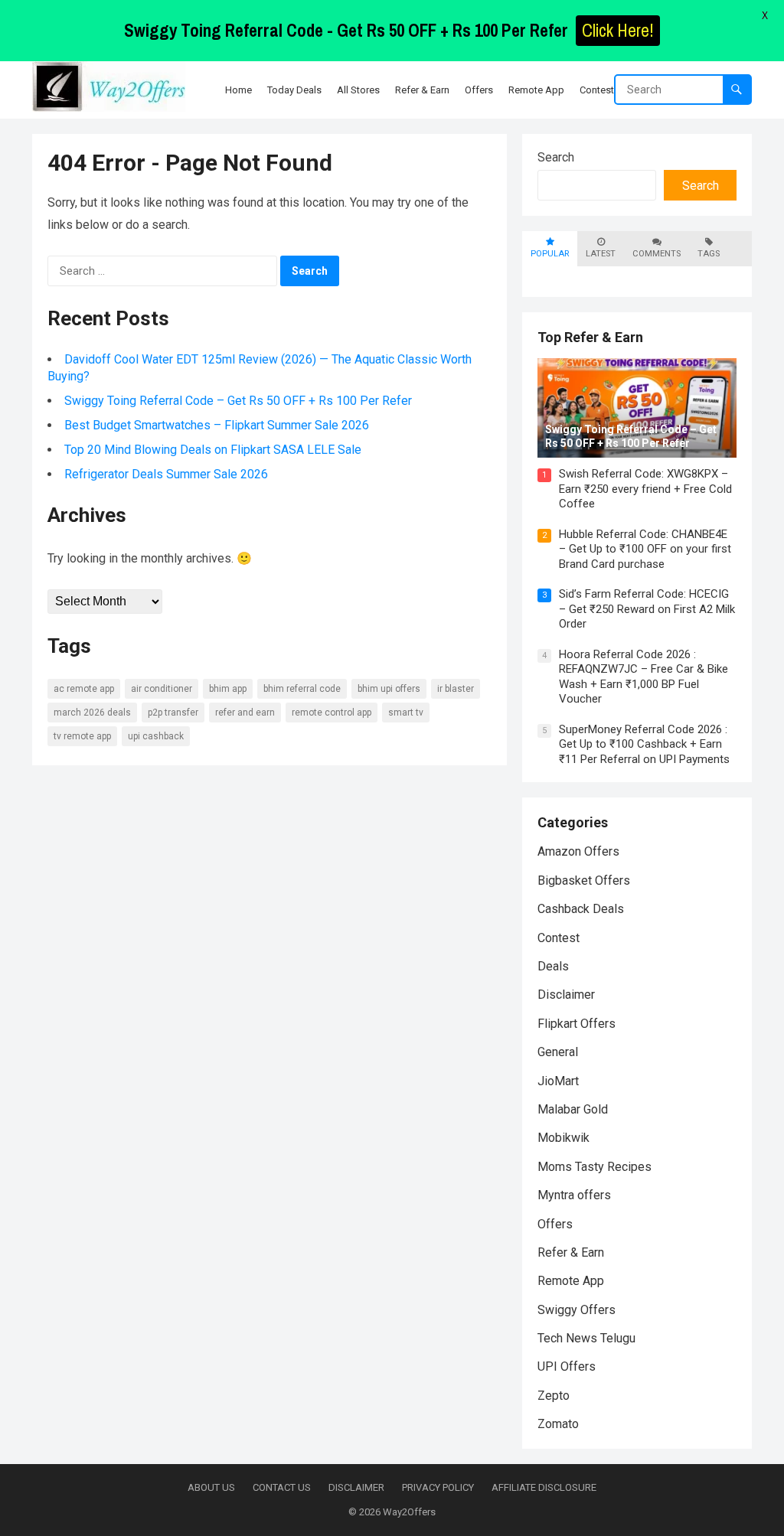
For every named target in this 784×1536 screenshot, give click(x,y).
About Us (211, 1487)
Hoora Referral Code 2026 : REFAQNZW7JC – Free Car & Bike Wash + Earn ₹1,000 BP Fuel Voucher (643, 676)
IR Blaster (455, 688)
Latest (601, 254)
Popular (550, 254)
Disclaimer (566, 994)
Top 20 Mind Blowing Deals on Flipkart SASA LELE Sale (212, 449)
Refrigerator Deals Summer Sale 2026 (166, 474)
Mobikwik (563, 1137)
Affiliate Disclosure (544, 1487)
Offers (555, 1224)
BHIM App (228, 688)
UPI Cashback (156, 736)
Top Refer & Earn (590, 337)
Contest (558, 938)
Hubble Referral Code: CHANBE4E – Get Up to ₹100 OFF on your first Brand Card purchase (645, 549)
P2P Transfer (173, 712)
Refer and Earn (245, 712)
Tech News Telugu (586, 1338)
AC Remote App (84, 688)
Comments (656, 254)
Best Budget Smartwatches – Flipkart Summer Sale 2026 (216, 425)
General (557, 1052)
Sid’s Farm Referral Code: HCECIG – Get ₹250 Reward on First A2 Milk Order (647, 609)
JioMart (558, 1081)
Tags (708, 254)
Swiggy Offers (576, 1310)
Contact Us (282, 1487)
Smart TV (405, 712)
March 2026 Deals (92, 712)
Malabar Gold (572, 1109)
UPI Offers (566, 1366)
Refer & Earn (570, 1252)
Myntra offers (574, 1195)
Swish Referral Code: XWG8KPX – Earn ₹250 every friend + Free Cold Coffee (645, 488)
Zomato (558, 1424)
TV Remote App (82, 736)
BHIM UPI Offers (389, 688)
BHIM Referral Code (302, 688)
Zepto (553, 1395)
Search (555, 157)
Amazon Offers (578, 851)
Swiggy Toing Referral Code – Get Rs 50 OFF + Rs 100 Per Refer (238, 400)
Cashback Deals (580, 909)
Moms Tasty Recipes (594, 1166)
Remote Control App (331, 712)
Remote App (570, 1280)
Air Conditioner (161, 688)
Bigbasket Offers (583, 880)
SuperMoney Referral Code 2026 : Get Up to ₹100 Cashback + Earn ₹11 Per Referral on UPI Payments (644, 744)
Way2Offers (409, 1512)
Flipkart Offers (576, 1023)
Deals (553, 966)
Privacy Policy (438, 1487)
